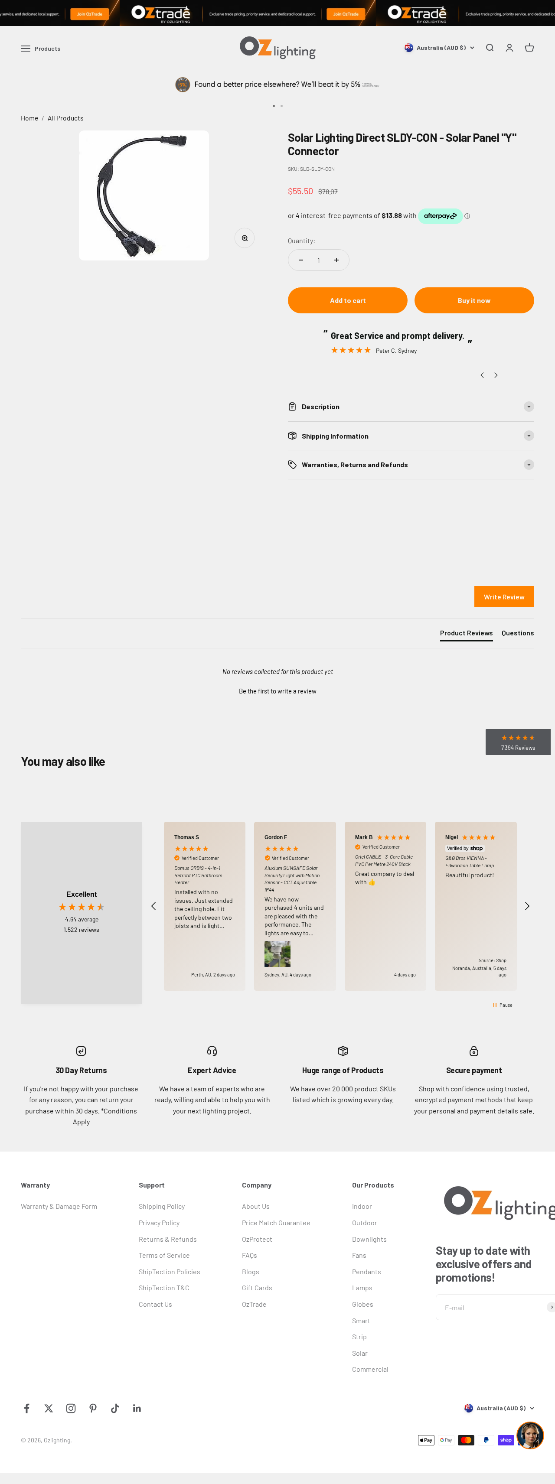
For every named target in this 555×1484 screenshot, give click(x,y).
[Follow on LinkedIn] (137, 1408)
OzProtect (257, 1239)
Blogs (250, 1271)
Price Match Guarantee (276, 1222)
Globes (362, 1304)
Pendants (366, 1271)
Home (29, 118)
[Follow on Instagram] (71, 1408)
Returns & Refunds (168, 1239)
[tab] (466, 634)
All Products (66, 118)
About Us (256, 1206)
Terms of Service (164, 1255)
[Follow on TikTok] (115, 1408)
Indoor (362, 1206)
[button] (277, 690)
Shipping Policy (162, 1206)
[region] (340, 906)
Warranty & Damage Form (59, 1206)
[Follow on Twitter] (49, 1408)
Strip (359, 1336)
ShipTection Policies (169, 1271)
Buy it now (474, 300)
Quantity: (301, 240)
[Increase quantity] (336, 260)
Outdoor (364, 1222)
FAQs (249, 1255)
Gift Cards (257, 1287)
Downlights (369, 1239)
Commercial (370, 1369)
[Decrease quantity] (300, 260)
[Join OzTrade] (277, 13)
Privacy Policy (159, 1222)
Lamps (362, 1287)
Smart (361, 1320)
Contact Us (155, 1304)
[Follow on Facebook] (27, 1408)
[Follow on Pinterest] (93, 1408)
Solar (360, 1353)
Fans (359, 1255)
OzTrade (254, 1304)
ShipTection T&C (164, 1287)
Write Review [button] (504, 596)
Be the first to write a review (278, 691)
